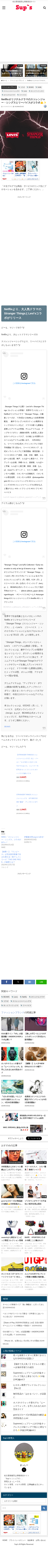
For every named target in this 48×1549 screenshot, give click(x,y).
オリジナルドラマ (9, 95)
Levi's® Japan (9, 497)
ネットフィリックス (37, 91)
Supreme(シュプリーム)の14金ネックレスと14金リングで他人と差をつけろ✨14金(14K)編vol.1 (29, 1426)
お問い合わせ (41, 1540)
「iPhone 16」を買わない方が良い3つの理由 (21, 1341)
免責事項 (30, 1540)
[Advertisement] (24, 37)
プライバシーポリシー (17, 1540)
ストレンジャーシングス (11, 91)
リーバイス (22, 95)
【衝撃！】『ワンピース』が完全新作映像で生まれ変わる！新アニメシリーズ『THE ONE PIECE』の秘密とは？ (11, 857)
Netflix (39, 87)
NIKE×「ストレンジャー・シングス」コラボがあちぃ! (11, 839)
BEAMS (31, 87)
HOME (4, 1540)
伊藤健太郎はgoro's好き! (34, 837)
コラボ (22, 87)
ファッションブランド (9, 87)
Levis (25, 91)
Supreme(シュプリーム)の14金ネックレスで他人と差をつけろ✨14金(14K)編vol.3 (29, 1376)
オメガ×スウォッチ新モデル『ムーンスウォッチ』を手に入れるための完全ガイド (29, 1406)
